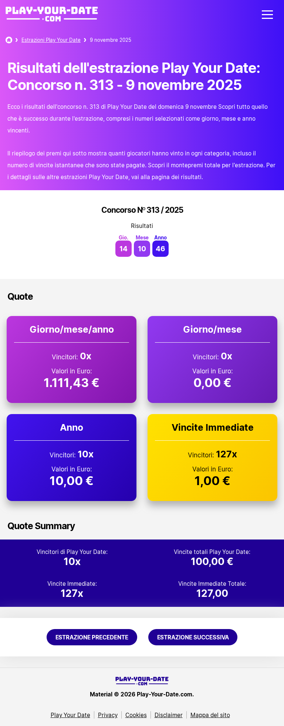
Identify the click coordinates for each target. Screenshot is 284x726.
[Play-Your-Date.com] (52, 22)
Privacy (108, 715)
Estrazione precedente (91, 637)
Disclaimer (169, 715)
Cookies (136, 715)
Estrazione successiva (193, 637)
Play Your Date (70, 715)
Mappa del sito (210, 715)
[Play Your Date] (9, 40)
